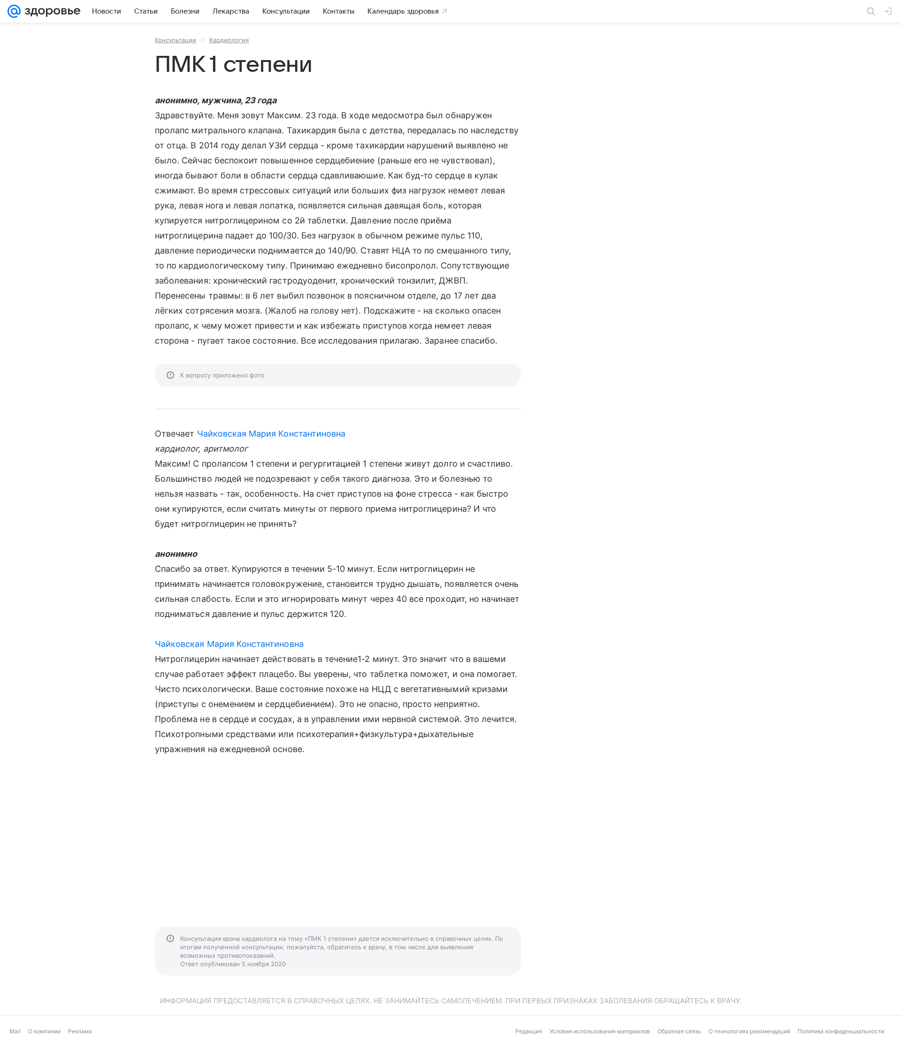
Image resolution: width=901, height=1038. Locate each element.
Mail (15, 1031)
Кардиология (229, 40)
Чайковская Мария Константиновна (271, 433)
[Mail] (14, 11)
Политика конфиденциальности (841, 1031)
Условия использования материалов (600, 1031)
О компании (44, 1031)
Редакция (528, 1031)
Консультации (175, 40)
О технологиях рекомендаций (749, 1031)
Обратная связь (679, 1031)
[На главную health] (51, 11)
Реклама (80, 1031)
